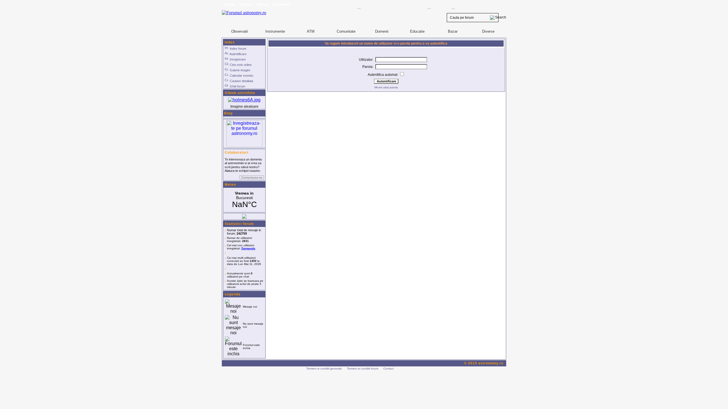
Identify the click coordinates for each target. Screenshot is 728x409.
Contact (388, 368)
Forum (245, 4)
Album (262, 4)
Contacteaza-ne (251, 177)
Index (230, 42)
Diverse (488, 31)
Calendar (281, 4)
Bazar (453, 31)
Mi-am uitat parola (386, 87)
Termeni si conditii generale (324, 368)
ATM (311, 31)
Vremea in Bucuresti (244, 200)
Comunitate (346, 31)
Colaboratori (236, 153)
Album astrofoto (240, 93)
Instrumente (275, 31)
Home (229, 4)
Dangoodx (248, 248)
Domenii (381, 31)
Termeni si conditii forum (362, 368)
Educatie (417, 31)
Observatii (239, 31)
